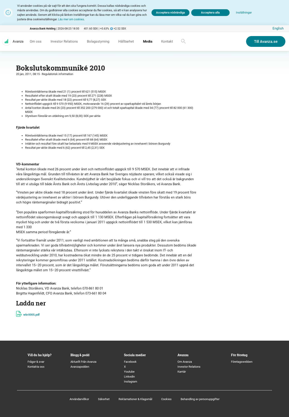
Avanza (18, 41)
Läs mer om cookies (71, 19)
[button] (243, 12)
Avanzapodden (79, 366)
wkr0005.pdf (31, 314)
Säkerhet (104, 399)
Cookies (166, 399)
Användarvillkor (79, 399)
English (278, 28)
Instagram (130, 381)
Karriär (181, 371)
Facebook (130, 361)
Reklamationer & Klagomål (135, 399)
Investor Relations (188, 366)
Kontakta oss (36, 366)
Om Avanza (184, 361)
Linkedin (129, 376)
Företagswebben (242, 361)
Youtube (129, 371)
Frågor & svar (36, 361)
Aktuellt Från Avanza (83, 361)
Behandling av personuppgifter (200, 399)
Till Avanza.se (265, 41)
